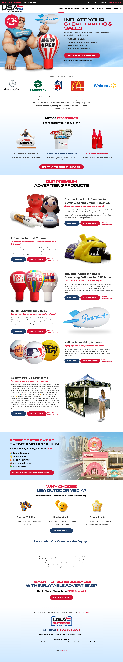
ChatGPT (80, 612)
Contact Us (80, 635)
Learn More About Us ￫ (61, 531)
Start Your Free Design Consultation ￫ (61, 167)
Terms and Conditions (65, 649)
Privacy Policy (56, 649)
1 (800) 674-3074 (114, 2)
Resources (71, 635)
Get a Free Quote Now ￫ (82, 55)
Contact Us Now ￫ (61, 597)
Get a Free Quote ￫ (90, 223)
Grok (87, 612)
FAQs (65, 635)
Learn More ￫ (72, 223)
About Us (58, 635)
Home (41, 635)
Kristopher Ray (64, 650)
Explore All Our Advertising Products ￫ (78, 61)
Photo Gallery (48, 635)
